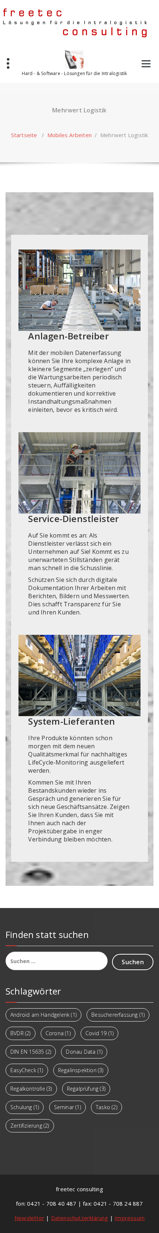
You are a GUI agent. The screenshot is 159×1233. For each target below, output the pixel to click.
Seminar (67, 1107)
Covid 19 (99, 1033)
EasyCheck (26, 1070)
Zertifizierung (29, 1125)
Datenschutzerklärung (79, 1218)
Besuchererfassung (118, 1014)
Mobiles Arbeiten (69, 135)
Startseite (24, 135)
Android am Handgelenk (43, 1014)
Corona (58, 1033)
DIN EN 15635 (30, 1051)
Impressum (130, 1218)
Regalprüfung (86, 1088)
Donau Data (84, 1051)
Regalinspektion (81, 1070)
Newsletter (29, 1218)
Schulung (24, 1107)
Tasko (106, 1107)
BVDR (20, 1033)
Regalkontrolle (31, 1088)
